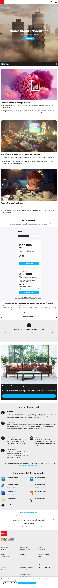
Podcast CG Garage (5, 569)
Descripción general (16, 64)
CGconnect (3, 567)
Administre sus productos (25, 552)
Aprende (34, 64)
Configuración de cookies (9, 582)
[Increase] (38, 288)
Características (26, 64)
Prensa (2, 552)
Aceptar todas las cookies (27, 582)
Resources (40, 547)
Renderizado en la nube (25, 574)
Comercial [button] (23, 236)
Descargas (22, 554)
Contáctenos (4, 559)
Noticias (3, 554)
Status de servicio (42, 552)
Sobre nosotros (4, 547)
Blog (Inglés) (4, 549)
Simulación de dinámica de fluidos (28, 572)
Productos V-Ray (53, 64)
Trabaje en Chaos (5, 556)
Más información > (12, 480)
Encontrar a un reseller (25, 549)
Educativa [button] (34, 236)
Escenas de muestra (42, 64)
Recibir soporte (41, 549)
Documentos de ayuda (43, 554)
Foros (39, 556)
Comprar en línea (24, 547)
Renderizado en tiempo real (26, 567)
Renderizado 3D (23, 569)
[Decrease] (38, 260)
